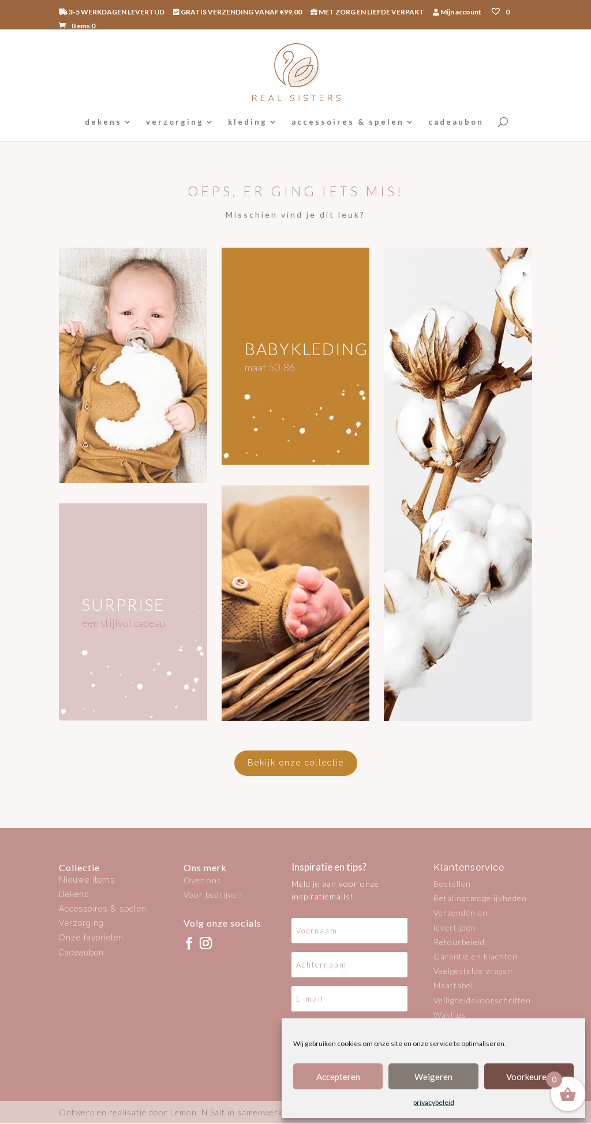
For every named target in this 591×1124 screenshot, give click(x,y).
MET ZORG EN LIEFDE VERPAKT (370, 12)
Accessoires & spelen (103, 908)
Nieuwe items (87, 879)
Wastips (449, 1015)
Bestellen (452, 883)
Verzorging (81, 923)
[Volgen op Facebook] (189, 943)
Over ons (203, 880)
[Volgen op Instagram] (205, 943)
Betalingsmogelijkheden (480, 898)
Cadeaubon (81, 952)
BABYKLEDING (306, 349)
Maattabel (453, 985)
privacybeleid (433, 1102)
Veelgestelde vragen (473, 971)
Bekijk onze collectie (296, 762)
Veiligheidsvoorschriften (482, 1000)
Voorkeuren (528, 1076)
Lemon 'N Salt (197, 1112)
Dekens (74, 894)
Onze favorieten (91, 937)
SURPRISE (123, 604)
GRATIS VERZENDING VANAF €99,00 (240, 12)
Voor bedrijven (213, 894)
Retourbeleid (459, 942)
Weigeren (433, 1076)
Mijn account (460, 12)
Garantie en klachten (475, 956)
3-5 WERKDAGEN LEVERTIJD (116, 12)
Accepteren (338, 1076)
